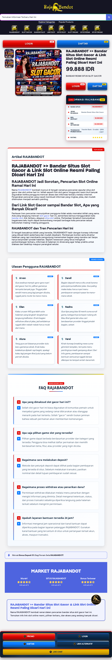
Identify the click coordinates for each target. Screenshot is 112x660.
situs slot (49, 218)
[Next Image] (59, 73)
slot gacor (45, 216)
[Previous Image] (17, 73)
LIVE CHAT (58, 652)
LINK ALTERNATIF (85, 644)
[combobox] (53, 17)
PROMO (30, 636)
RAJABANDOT (25, 190)
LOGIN (29, 43)
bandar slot (17, 218)
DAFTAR (83, 43)
